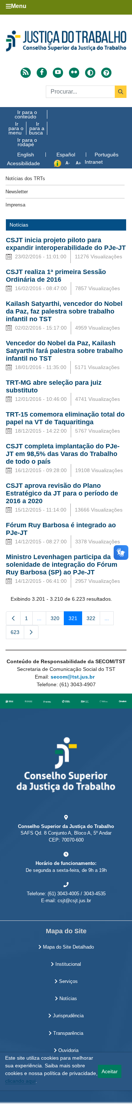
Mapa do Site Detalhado (67, 947)
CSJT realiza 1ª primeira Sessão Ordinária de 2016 (56, 275)
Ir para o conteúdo (26, 114)
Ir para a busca (36, 128)
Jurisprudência (67, 1015)
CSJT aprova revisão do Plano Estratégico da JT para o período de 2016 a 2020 (62, 493)
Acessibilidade (23, 163)
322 (93, 619)
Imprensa (15, 205)
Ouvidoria (67, 1050)
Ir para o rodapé (27, 142)
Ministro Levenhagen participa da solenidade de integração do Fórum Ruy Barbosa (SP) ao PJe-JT (61, 564)
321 (75, 619)
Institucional (67, 964)
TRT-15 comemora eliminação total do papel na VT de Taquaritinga (65, 418)
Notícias (67, 998)
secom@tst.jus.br (73, 677)
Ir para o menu (15, 128)
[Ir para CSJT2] (66, 41)
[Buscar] (120, 92)
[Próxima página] (31, 632)
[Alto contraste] (90, 73)
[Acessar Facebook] (42, 73)
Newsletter (17, 191)
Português (106, 154)
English (25, 154)
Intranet (94, 162)
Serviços (68, 981)
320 (57, 619)
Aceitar (110, 1071)
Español (65, 154)
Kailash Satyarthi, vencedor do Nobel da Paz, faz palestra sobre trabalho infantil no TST (64, 311)
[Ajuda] (106, 73)
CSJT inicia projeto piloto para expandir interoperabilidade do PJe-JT (66, 243)
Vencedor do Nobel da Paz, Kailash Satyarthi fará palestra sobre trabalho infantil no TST (64, 350)
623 (17, 633)
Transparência (67, 1033)
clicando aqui (20, 1081)
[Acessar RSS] (26, 73)
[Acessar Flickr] (74, 73)
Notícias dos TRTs (25, 178)
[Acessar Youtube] (58, 73)
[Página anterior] (13, 618)
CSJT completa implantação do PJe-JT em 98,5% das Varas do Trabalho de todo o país (63, 454)
